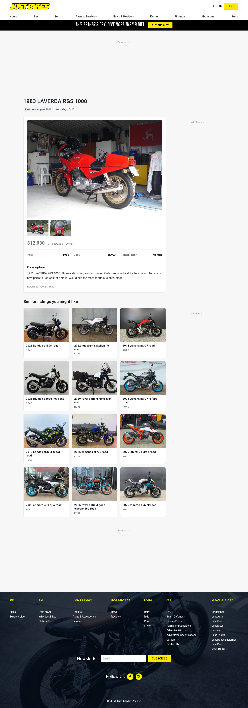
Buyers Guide (17, 616)
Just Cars (217, 621)
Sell (56, 16)
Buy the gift (160, 25)
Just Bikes (217, 625)
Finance (180, 16)
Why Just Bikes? (48, 616)
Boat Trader (218, 648)
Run (146, 621)
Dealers (77, 611)
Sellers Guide (46, 621)
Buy (36, 16)
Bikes (13, 611)
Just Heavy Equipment (224, 639)
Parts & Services (86, 16)
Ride (146, 616)
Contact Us (172, 644)
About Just (208, 16)
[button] (37, 228)
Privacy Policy (174, 621)
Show (147, 625)
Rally (147, 611)
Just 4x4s (217, 630)
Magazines (218, 611)
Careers (171, 639)
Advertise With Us (176, 630)
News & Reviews (123, 16)
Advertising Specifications (181, 634)
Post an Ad (45, 611)
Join (231, 6)
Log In (217, 6)
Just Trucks (218, 634)
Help (169, 599)
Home (13, 16)
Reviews (116, 616)
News (114, 611)
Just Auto (217, 616)
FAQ (168, 611)
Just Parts (217, 644)
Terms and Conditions (179, 625)
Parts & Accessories (84, 616)
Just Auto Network (222, 599)
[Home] (30, 6)
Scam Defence (175, 616)
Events (154, 16)
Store (234, 16)
